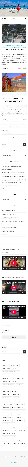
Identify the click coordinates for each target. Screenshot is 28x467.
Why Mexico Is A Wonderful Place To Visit (13, 172)
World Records (19, 443)
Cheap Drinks (18, 378)
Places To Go (8, 417)
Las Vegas (7, 397)
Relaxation (7, 420)
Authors (6, 368)
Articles (14, 365)
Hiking (15, 391)
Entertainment (8, 384)
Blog (5, 375)
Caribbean (8, 45)
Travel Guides (21, 47)
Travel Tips (7, 440)
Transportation (9, 433)
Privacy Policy (5, 234)
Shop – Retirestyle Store (8, 210)
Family (20, 384)
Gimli (14, 388)
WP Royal (22, 456)
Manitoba (7, 401)
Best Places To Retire (11, 371)
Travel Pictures (9, 436)
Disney (16, 381)
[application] (14, 263)
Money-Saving (8, 404)
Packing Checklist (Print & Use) (10, 227)
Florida (6, 388)
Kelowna (15, 394)
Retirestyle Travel (14, 5)
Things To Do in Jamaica (14, 49)
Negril (7, 47)
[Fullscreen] (24, 268)
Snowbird (7, 430)
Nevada (6, 407)
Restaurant (18, 420)
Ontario (6, 414)
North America (8, 410)
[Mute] (22, 268)
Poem (18, 417)
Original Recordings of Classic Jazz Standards (14, 176)
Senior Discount (9, 427)
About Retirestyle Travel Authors (10, 218)
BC (14, 368)
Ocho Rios (13, 47)
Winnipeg (7, 443)
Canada (13, 375)
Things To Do (19, 430)
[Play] (3, 268)
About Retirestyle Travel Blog (10, 214)
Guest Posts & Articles (8, 231)
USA (17, 440)
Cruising (6, 381)
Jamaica (14, 45)
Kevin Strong (5, 68)
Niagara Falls (17, 407)
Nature (19, 404)
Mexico (17, 401)
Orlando (16, 414)
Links (16, 397)
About (5, 365)
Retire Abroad (8, 423)
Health (6, 391)
